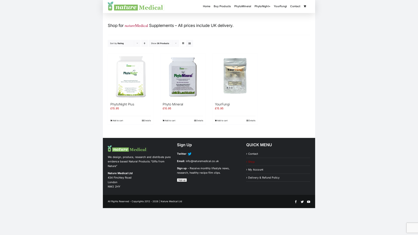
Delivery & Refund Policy (264, 177)
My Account (255, 169)
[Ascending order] (144, 43)
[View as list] (189, 43)
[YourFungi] (235, 76)
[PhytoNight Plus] (130, 76)
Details (147, 120)
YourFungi (222, 104)
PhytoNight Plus (122, 104)
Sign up (181, 180)
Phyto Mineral (173, 104)
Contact (253, 153)
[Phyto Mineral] (183, 76)
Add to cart (118, 120)
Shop (251, 161)
